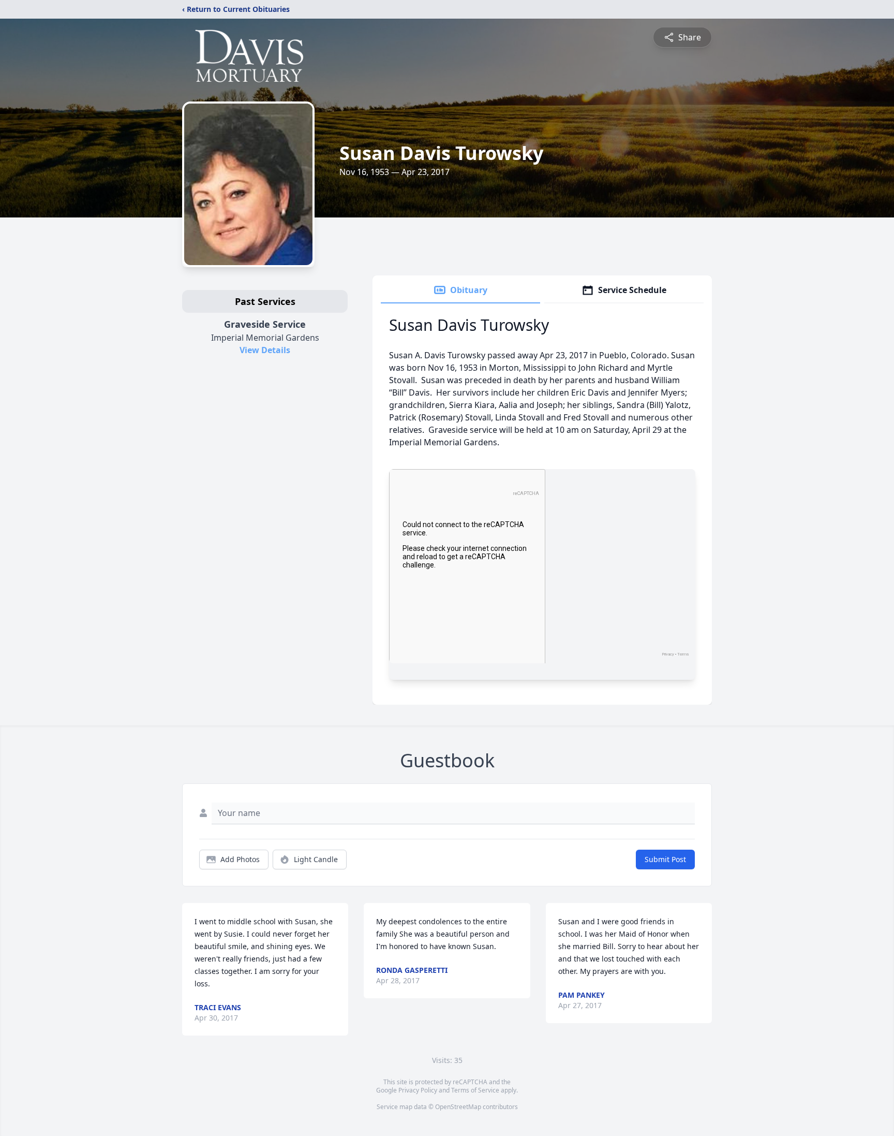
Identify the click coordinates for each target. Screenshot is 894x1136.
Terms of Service (475, 1090)
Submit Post (665, 859)
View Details (265, 350)
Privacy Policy (417, 1090)
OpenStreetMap (458, 1106)
